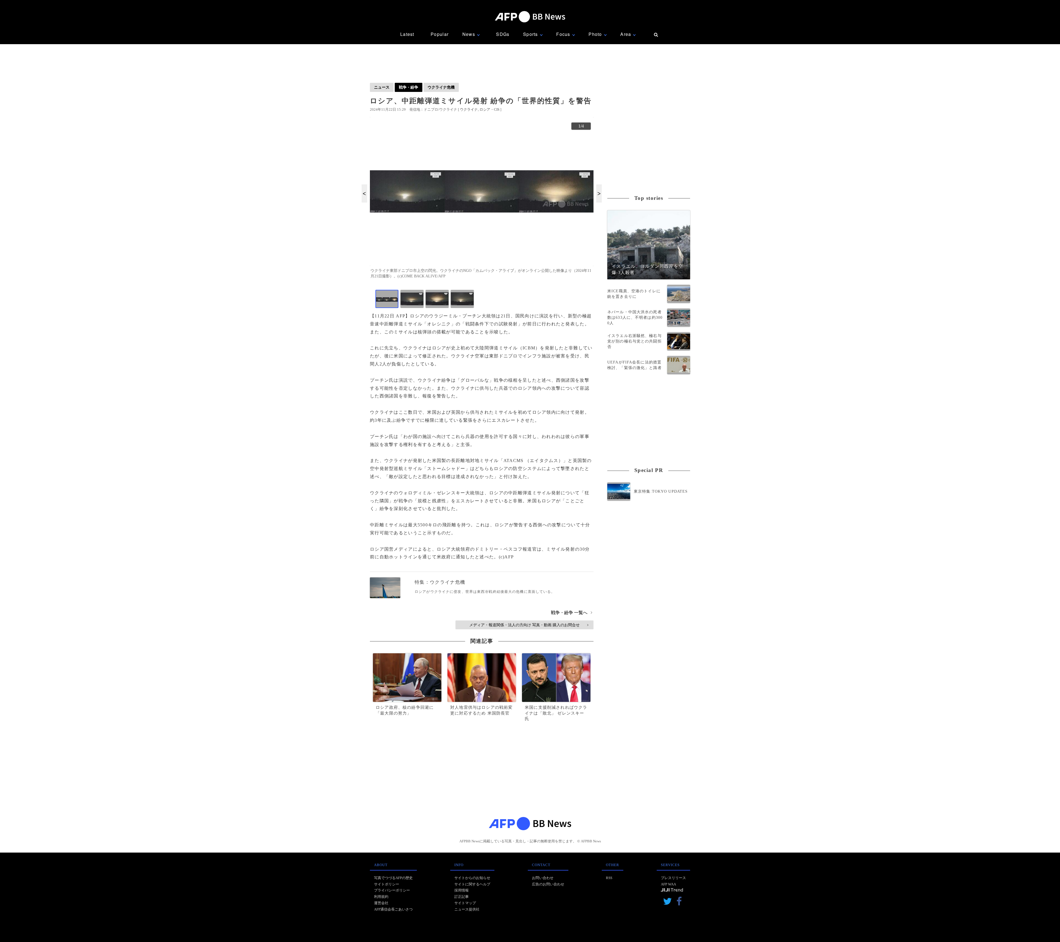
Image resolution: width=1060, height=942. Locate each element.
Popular (440, 34)
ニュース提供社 (466, 909)
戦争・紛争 (408, 87)
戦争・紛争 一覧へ (571, 612)
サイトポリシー (386, 884)
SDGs (502, 34)
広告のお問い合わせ (548, 884)
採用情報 (461, 890)
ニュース (381, 87)
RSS (609, 878)
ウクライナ (469, 109)
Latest (407, 34)
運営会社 (381, 903)
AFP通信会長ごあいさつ (393, 909)
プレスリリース (673, 878)
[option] (481, 200)
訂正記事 (461, 897)
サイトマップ (465, 903)
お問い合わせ (542, 878)
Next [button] (599, 193)
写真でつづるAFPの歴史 (393, 878)
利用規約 (381, 897)
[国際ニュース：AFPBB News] (530, 16)
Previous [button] (364, 193)
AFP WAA (668, 884)
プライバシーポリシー (392, 890)
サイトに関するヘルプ (472, 884)
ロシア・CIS (489, 109)
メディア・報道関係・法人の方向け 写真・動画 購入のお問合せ (528, 625)
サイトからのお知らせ (472, 878)
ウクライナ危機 (441, 87)
